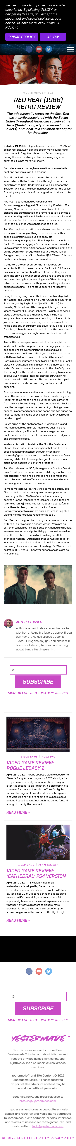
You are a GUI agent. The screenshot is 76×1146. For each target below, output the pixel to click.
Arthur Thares (29, 622)
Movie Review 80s (38, 92)
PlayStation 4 (48, 864)
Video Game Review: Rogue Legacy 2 (30, 765)
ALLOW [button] (53, 37)
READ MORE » (18, 812)
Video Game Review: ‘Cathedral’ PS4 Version (36, 873)
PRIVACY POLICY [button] (21, 37)
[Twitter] (48, 972)
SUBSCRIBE (38, 681)
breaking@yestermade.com (38, 1101)
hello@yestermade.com (47, 1126)
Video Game (29, 756)
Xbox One (48, 756)
